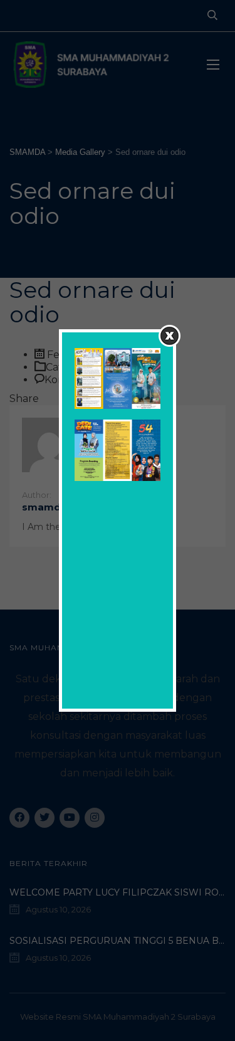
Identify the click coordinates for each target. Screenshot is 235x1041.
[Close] (169, 336)
